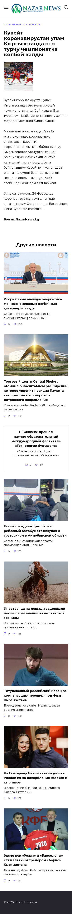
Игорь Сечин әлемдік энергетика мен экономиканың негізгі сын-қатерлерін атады (33, 303)
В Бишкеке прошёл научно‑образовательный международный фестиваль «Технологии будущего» (36, 439)
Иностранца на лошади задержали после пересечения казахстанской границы (34, 613)
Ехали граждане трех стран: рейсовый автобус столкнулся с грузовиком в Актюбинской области (35, 530)
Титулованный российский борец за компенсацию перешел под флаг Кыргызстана (35, 695)
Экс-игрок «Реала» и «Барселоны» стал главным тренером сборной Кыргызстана (33, 860)
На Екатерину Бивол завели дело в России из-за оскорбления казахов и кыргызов (35, 777)
